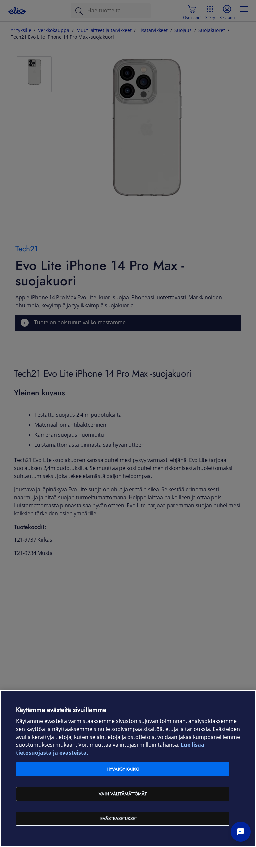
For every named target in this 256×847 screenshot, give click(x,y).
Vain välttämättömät (122, 794)
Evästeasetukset (118, 818)
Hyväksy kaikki (123, 769)
